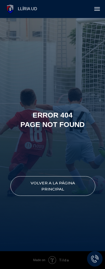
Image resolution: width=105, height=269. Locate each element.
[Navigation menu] (97, 9)
